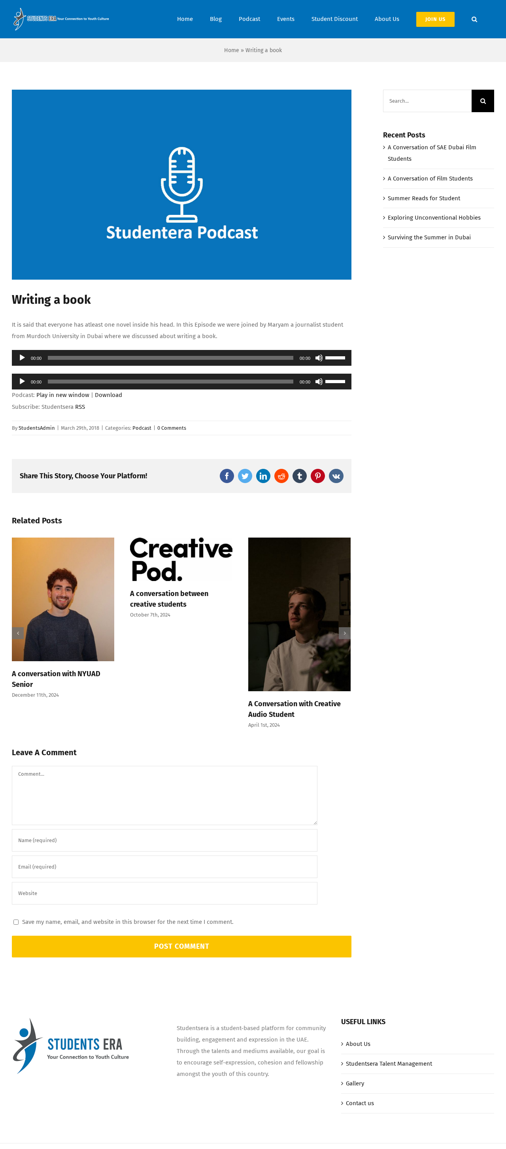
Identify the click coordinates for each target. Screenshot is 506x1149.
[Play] (22, 358)
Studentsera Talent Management (389, 1063)
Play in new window (62, 395)
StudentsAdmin (37, 428)
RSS (80, 406)
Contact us (360, 1103)
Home (231, 50)
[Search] (474, 19)
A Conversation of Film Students (430, 178)
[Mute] (319, 358)
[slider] (336, 357)
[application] (181, 358)
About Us (358, 1043)
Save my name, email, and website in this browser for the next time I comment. (128, 921)
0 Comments (171, 428)
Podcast (141, 428)
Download (108, 395)
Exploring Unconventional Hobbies (434, 217)
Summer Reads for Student (424, 198)
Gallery (355, 1083)
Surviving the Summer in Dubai (429, 237)
